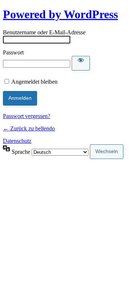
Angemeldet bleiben (34, 82)
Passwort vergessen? (26, 116)
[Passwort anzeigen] (81, 63)
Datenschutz (17, 141)
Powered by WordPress (60, 14)
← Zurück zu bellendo (29, 128)
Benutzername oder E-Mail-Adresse (44, 32)
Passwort (13, 52)
